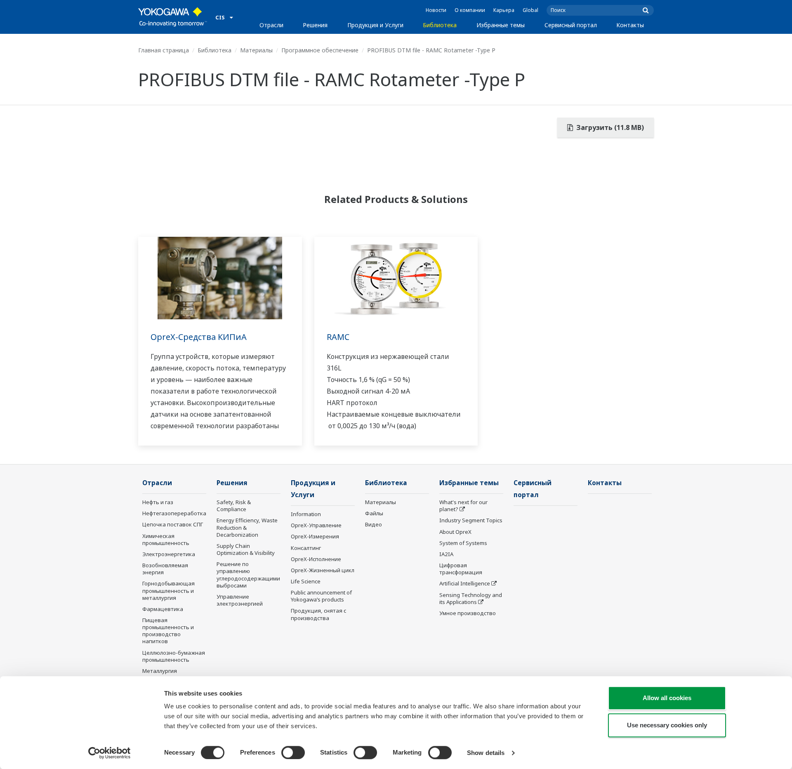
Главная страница (163, 50)
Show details (485, 752)
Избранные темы (500, 25)
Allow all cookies (667, 697)
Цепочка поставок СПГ (172, 524)
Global (530, 10)
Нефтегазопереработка (174, 513)
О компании (470, 10)
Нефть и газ (157, 502)
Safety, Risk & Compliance (234, 505)
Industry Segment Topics (470, 520)
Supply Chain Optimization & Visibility (246, 549)
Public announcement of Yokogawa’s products (321, 596)
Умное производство (467, 613)
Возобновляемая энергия (165, 568)
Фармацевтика (162, 609)
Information (306, 514)
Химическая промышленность (165, 539)
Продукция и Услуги (375, 25)
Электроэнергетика (168, 554)
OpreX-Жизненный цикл (322, 570)
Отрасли (271, 25)
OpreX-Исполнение (316, 559)
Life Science (306, 581)
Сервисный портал (570, 25)
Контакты (630, 25)
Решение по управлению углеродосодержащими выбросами (248, 574)
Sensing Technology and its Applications (470, 598)
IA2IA (446, 554)
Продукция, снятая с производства (318, 614)
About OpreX (455, 531)
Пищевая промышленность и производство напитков (168, 630)
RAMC (338, 336)
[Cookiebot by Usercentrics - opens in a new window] (109, 753)
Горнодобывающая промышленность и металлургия (168, 590)
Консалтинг (306, 548)
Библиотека (440, 25)
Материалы (256, 50)
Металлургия (159, 671)
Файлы (374, 513)
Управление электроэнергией (240, 600)
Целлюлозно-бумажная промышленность (173, 656)
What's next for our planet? (463, 505)
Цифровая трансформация (460, 568)
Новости (436, 10)
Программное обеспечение (319, 50)
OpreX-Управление (316, 525)
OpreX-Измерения (315, 536)
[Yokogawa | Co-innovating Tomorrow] (172, 17)
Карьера (503, 10)
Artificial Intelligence (464, 583)
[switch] (293, 752)
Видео (373, 524)
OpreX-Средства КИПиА (199, 336)
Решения (315, 25)
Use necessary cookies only (667, 725)
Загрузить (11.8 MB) (609, 127)
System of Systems (463, 543)
